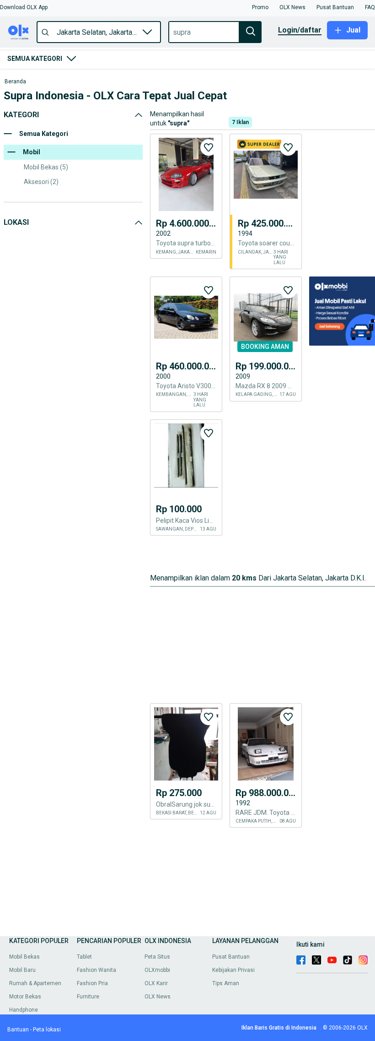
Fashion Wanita (96, 970)
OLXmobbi (157, 970)
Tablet (84, 957)
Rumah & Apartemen (35, 983)
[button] (24, 7)
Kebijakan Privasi (233, 970)
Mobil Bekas (24, 957)
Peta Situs (157, 957)
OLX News (158, 996)
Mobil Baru (22, 970)
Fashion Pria (92, 983)
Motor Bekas (25, 996)
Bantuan (18, 1029)
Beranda (15, 82)
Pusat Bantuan (231, 957)
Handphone (23, 1010)
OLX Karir (156, 983)
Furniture (88, 996)
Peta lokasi (47, 1029)
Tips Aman (225, 983)
